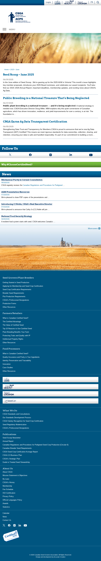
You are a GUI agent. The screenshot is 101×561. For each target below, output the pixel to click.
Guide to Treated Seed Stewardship (16, 462)
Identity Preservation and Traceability (17, 361)
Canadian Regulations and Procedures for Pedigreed (43, 185)
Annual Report (8, 441)
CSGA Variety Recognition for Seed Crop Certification (23, 421)
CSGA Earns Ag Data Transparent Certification (35, 121)
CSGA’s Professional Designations (16, 300)
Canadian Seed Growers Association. (46, 555)
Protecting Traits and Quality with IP (16, 336)
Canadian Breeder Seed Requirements (17, 448)
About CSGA (7, 472)
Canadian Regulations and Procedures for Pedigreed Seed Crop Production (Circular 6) (35, 445)
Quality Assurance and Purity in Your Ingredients (21, 357)
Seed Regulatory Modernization (14, 425)
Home (6, 70)
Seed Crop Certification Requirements (17, 289)
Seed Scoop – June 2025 (18, 74)
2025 (12, 70)
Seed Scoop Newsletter (12, 438)
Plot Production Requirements (14, 296)
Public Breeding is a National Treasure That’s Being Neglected (46, 98)
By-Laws (6, 479)
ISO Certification (9, 493)
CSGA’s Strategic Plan (11, 459)
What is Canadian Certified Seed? (15, 318)
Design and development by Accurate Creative (50, 557)
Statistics (6, 507)
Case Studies (8, 367)
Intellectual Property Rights (13, 339)
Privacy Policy (8, 496)
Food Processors (11, 349)
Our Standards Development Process (17, 418)
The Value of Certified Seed (13, 325)
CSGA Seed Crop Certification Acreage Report (20, 452)
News (5, 517)
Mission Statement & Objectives (15, 475)
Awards (5, 503)
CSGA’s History (9, 482)
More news (93, 228)
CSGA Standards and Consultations (16, 414)
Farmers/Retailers (12, 313)
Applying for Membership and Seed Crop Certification (23, 286)
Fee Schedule (8, 489)
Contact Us (7, 520)
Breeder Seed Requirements (13, 293)
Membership (7, 486)
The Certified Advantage (12, 322)
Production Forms (9, 303)
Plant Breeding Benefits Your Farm (16, 332)
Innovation (7, 364)
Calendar (6, 513)
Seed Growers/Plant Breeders (18, 278)
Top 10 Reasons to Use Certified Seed (17, 329)
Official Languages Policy (12, 500)
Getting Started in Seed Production (16, 282)
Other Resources (9, 307)
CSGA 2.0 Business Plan (12, 455)
